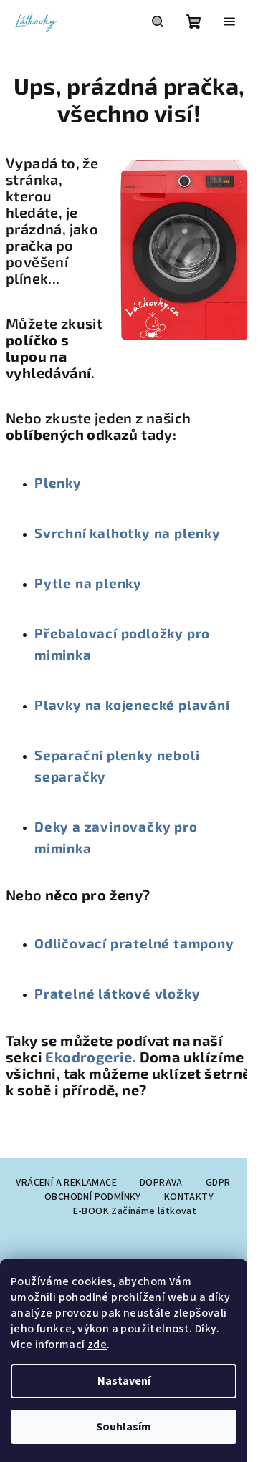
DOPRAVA (161, 1182)
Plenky (58, 482)
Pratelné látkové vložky (117, 993)
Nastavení (123, 1381)
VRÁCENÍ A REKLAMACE (66, 1182)
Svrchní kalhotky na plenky (127, 532)
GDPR (218, 1182)
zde (97, 1344)
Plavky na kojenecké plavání (132, 704)
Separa (58, 754)
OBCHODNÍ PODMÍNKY (92, 1197)
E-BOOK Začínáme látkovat (135, 1211)
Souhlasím (123, 1427)
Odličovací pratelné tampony (134, 943)
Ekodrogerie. (92, 1056)
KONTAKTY (189, 1197)
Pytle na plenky (88, 582)
